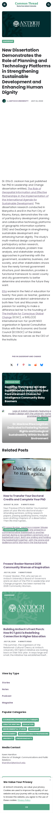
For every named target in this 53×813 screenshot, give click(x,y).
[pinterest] (23, 364)
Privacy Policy (24, 800)
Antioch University (18, 101)
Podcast (6, 696)
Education (28, 724)
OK (26, 807)
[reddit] (35, 364)
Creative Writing (11, 724)
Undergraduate (24, 738)
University (22, 530)
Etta (4, 291)
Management (9, 734)
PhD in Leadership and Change (26, 356)
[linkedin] (29, 364)
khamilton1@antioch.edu (13, 762)
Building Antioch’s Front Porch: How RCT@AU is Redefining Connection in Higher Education (24, 632)
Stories (6, 682)
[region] (26, 795)
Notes (5, 689)
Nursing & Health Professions (33, 734)
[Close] (50, 780)
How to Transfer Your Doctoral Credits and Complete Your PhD (24, 497)
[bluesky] (41, 364)
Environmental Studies (14, 729)
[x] (11, 364)
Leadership (8, 41)
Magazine (7, 702)
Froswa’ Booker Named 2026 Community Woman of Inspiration (26, 565)
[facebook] (17, 364)
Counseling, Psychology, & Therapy (20, 720)
